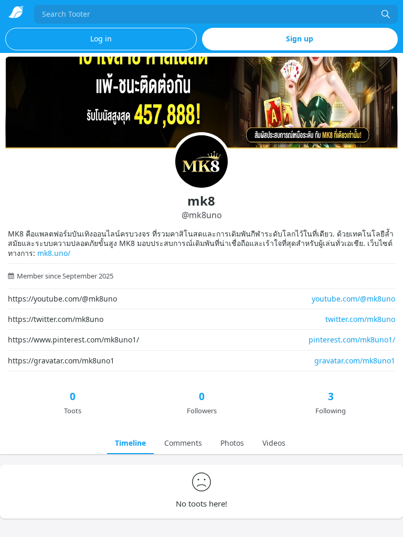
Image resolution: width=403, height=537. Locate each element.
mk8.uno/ (53, 253)
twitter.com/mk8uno (360, 319)
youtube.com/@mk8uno (353, 299)
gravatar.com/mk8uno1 (354, 361)
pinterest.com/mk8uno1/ (352, 340)
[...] (385, 14)
